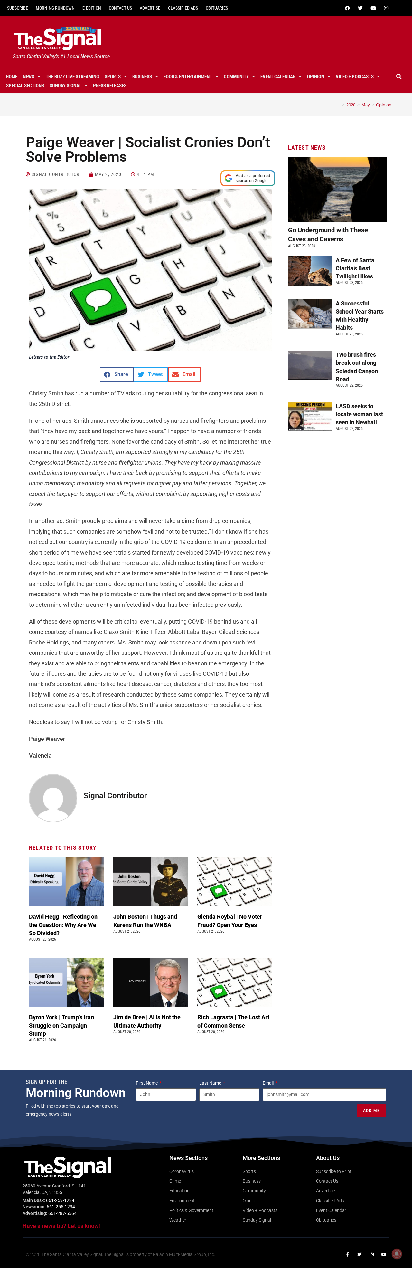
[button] (398, 76)
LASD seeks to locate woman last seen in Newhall (359, 414)
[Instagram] (386, 8)
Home (11, 77)
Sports (113, 77)
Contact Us (120, 8)
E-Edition (91, 8)
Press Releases (109, 86)
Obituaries (217, 8)
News (28, 77)
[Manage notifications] (397, 1254)
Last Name (210, 1083)
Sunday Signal (65, 86)
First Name (147, 1083)
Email (269, 1083)
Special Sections (25, 86)
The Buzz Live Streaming (72, 77)
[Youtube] (373, 8)
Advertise (150, 8)
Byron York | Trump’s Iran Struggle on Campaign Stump (61, 1025)
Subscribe (17, 8)
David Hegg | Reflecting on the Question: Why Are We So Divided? (63, 924)
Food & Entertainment (188, 77)
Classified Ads (183, 8)
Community (236, 77)
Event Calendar (277, 77)
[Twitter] (360, 8)
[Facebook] (347, 8)
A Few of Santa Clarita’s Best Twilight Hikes (355, 268)
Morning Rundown (55, 8)
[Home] (338, 105)
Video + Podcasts (355, 77)
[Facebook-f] (347, 1254)
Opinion (315, 77)
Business (142, 77)
